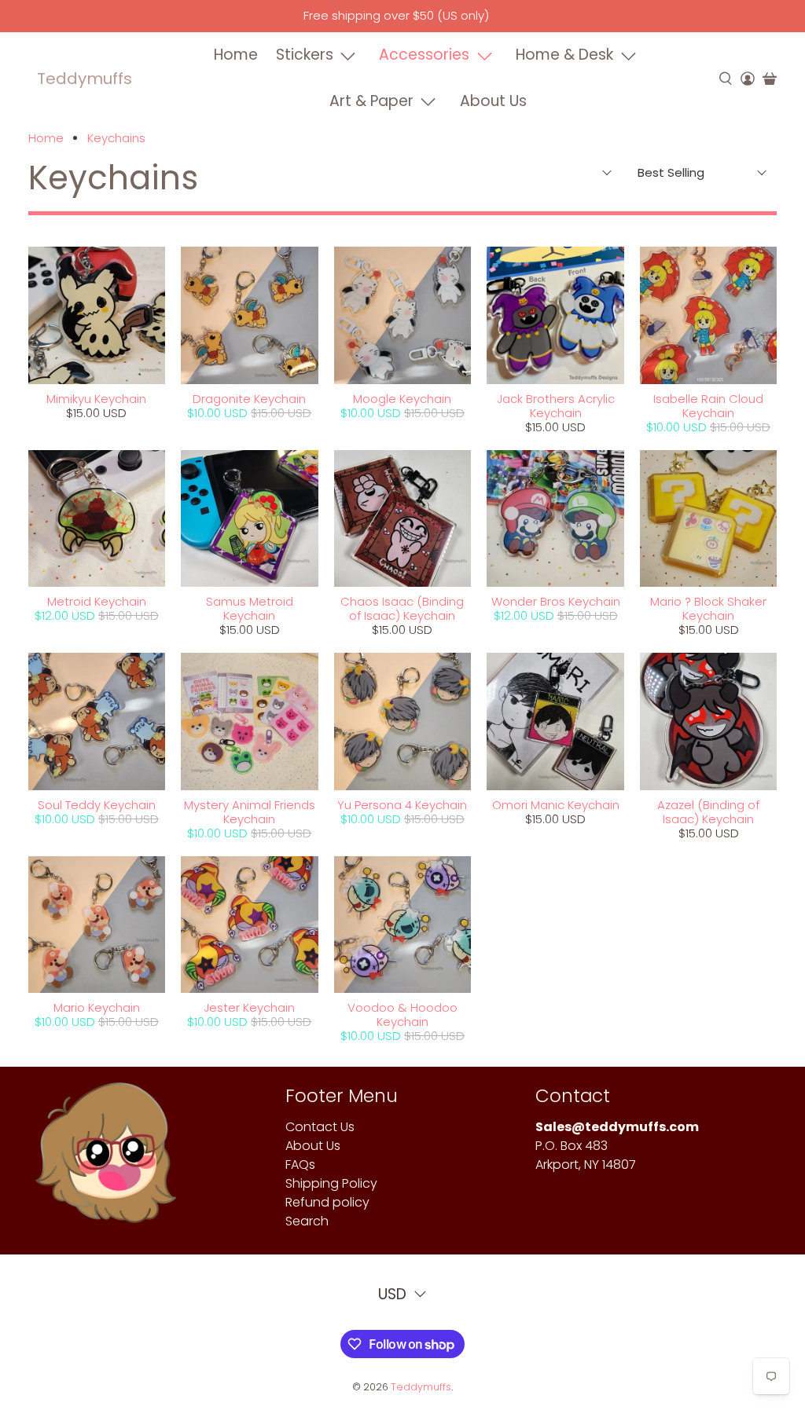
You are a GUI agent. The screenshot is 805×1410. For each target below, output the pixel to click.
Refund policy (327, 1202)
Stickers (304, 54)
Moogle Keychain (402, 398)
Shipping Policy (331, 1183)
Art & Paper (371, 101)
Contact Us (320, 1127)
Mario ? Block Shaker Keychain (708, 608)
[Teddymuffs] (105, 1160)
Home (236, 54)
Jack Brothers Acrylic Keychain (556, 405)
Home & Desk (564, 54)
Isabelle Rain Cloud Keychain (708, 405)
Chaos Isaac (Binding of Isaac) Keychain (402, 608)
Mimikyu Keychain (96, 398)
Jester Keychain (249, 1007)
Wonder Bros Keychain (555, 601)
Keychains (116, 138)
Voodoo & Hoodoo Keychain (402, 1014)
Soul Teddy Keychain (97, 805)
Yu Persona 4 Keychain (402, 805)
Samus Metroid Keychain (249, 608)
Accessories (424, 54)
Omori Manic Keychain (555, 805)
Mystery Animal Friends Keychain (249, 812)
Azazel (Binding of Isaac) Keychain (708, 812)
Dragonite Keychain (249, 398)
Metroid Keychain (96, 601)
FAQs (300, 1164)
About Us (493, 101)
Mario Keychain (96, 1007)
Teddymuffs (84, 79)
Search (307, 1221)
